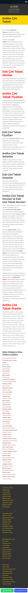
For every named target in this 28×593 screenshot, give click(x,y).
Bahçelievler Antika (7, 500)
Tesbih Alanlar (6, 405)
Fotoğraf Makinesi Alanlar (9, 451)
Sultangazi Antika (7, 571)
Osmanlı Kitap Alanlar (8, 379)
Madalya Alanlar (7, 383)
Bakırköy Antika (6, 504)
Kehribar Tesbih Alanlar (8, 445)
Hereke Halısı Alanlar (8, 449)
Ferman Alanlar (6, 394)
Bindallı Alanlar (6, 455)
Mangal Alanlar (6, 443)
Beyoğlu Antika (6, 530)
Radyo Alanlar (6, 413)
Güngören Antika (7, 573)
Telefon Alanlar (6, 415)
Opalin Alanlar (6, 396)
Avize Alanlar (6, 424)
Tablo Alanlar (6, 369)
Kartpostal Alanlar (7, 388)
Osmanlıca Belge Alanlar (9, 381)
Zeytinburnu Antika (7, 579)
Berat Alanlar (6, 400)
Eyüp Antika (5, 547)
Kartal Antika (6, 507)
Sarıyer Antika (6, 558)
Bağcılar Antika (6, 496)
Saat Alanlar (5, 377)
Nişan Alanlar (6, 386)
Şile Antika (5, 541)
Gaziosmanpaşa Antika (9, 569)
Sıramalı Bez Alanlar (8, 470)
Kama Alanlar (6, 421)
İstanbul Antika (6, 584)
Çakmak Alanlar (6, 407)
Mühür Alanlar (6, 472)
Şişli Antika (5, 575)
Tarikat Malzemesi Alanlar (9, 441)
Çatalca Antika (6, 543)
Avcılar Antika (6, 492)
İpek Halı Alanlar (7, 419)
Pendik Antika (6, 524)
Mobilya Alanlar (6, 390)
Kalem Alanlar (6, 402)
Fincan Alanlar (6, 462)
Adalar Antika (6, 490)
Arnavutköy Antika (7, 488)
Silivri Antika (5, 567)
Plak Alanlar (5, 364)
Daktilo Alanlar (6, 417)
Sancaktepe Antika (7, 528)
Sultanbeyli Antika (7, 532)
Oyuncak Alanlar (7, 398)
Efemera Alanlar (7, 459)
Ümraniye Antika (7, 549)
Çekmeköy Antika (7, 502)
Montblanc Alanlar (7, 466)
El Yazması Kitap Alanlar (9, 358)
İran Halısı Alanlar (7, 426)
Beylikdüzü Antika (7, 526)
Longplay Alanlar (7, 464)
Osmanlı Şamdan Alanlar (9, 438)
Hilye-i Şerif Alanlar (7, 447)
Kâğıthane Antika (7, 577)
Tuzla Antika (5, 545)
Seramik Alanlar (6, 432)
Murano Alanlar (6, 468)
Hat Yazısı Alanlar (7, 392)
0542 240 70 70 (14, 6)
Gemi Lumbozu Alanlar (9, 474)
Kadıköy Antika (6, 515)
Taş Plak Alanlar (6, 436)
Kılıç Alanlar (5, 411)
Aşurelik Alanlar (6, 453)
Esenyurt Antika (6, 556)
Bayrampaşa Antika (8, 517)
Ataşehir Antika (6, 494)
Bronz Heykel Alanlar (8, 457)
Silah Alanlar (5, 373)
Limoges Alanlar (7, 434)
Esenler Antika (6, 552)
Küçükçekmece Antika (8, 582)
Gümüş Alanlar (6, 367)
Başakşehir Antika (7, 513)
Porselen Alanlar (7, 409)
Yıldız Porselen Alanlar (8, 476)
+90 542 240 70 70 (13, 12)
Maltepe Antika (6, 520)
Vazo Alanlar (6, 371)
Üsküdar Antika (6, 554)
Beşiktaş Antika (6, 522)
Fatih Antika (5, 565)
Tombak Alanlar (6, 479)
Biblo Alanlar (6, 375)
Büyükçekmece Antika (8, 539)
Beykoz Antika (6, 498)
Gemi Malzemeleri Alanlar (9, 430)
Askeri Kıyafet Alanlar (8, 428)
